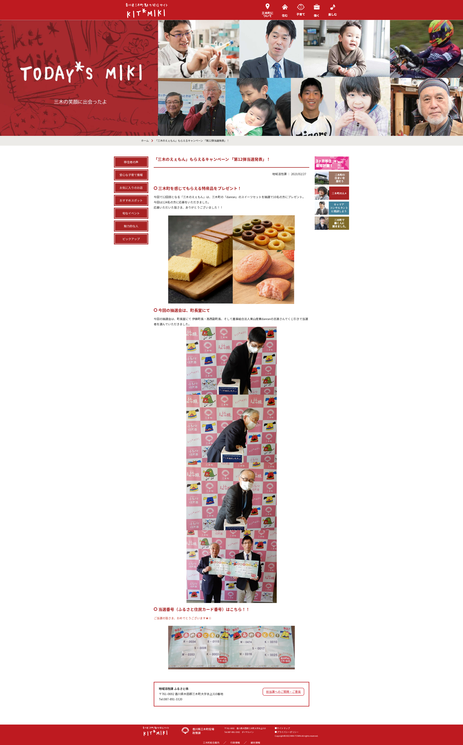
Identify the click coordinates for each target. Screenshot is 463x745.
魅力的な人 (131, 226)
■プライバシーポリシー (287, 731)
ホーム (145, 140)
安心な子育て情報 (131, 175)
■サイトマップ (282, 728)
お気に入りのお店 (131, 187)
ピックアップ (131, 239)
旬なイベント (131, 213)
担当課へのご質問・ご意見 (283, 691)
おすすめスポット (131, 200)
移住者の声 (131, 162)
